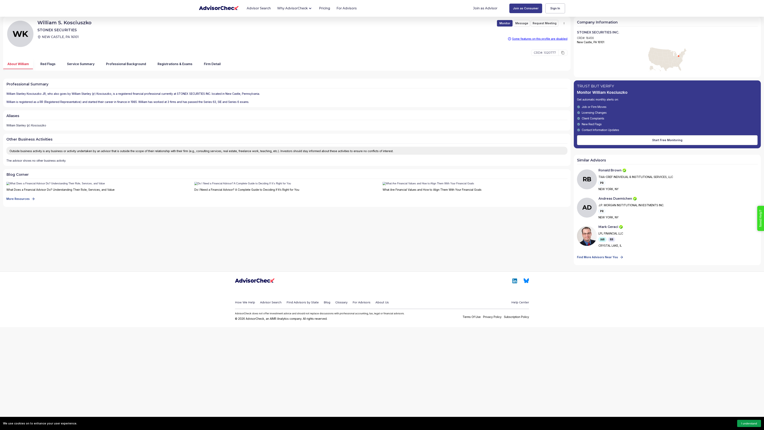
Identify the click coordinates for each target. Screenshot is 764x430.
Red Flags (48, 64)
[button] (601, 183)
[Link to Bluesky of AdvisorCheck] (526, 281)
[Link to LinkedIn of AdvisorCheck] (515, 281)
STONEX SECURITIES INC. (194, 93)
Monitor (504, 23)
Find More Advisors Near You (597, 257)
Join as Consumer (526, 8)
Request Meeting (544, 23)
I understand (749, 423)
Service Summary (81, 64)
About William (18, 64)
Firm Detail (212, 64)
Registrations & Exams (175, 64)
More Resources (18, 198)
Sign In (555, 8)
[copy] (563, 53)
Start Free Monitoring (667, 140)
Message (521, 23)
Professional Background (126, 64)
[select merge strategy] (564, 23)
